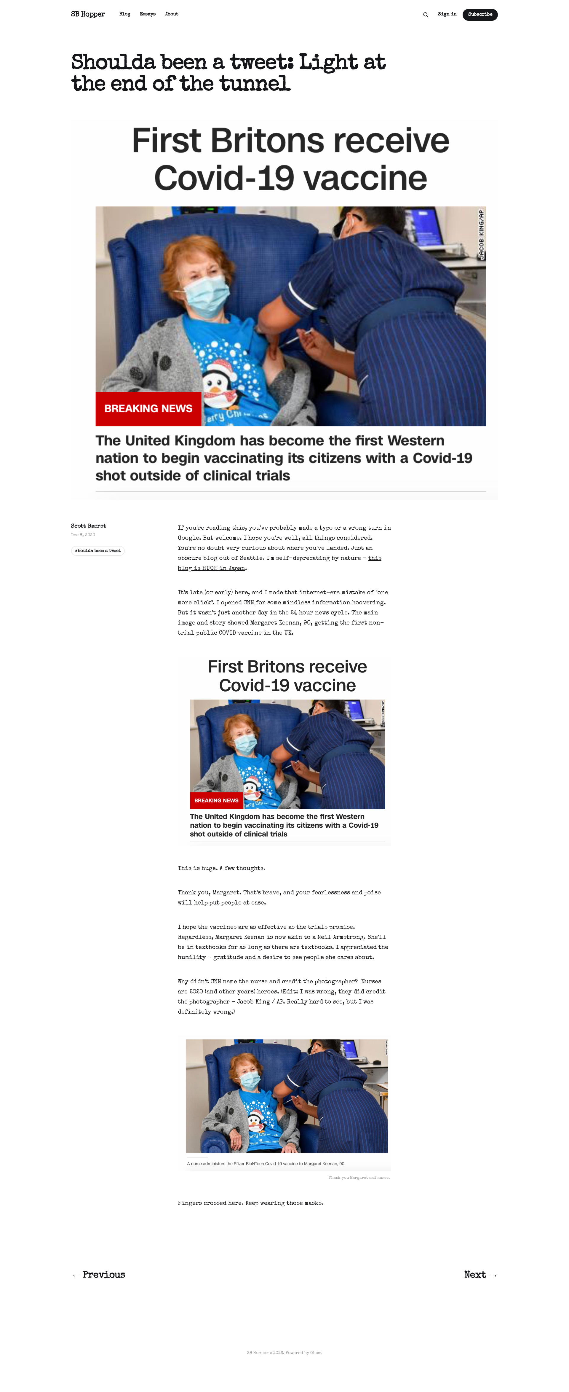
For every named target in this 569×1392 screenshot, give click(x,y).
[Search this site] (425, 14)
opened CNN (237, 603)
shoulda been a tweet (98, 550)
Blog (124, 14)
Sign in (447, 14)
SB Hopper (88, 14)
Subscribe (480, 14)
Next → (481, 1275)
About (171, 14)
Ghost (316, 1353)
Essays (148, 14)
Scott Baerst (88, 526)
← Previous (98, 1275)
